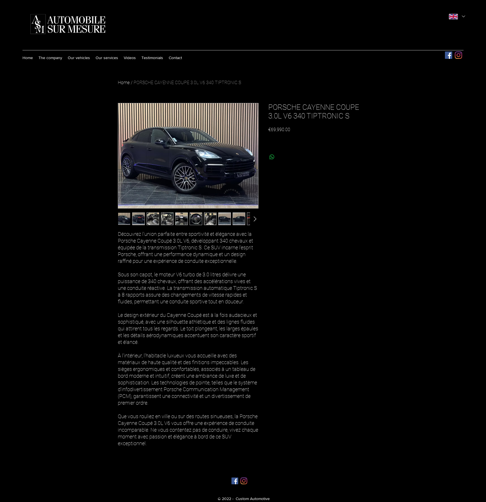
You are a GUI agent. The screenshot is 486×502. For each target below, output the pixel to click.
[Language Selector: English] (457, 16)
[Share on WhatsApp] (272, 157)
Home (124, 82)
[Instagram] (458, 55)
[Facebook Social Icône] (448, 55)
